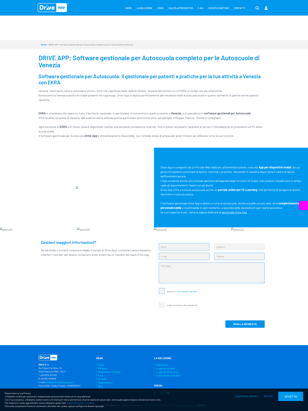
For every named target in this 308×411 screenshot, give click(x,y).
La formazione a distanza (168, 375)
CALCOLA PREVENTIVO (180, 8)
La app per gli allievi (165, 368)
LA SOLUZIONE (144, 8)
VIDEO (160, 8)
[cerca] (257, 8)
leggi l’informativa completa (80, 403)
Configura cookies (246, 396)
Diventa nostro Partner (109, 372)
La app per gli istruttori (167, 372)
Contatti (102, 379)
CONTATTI (239, 8)
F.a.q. (100, 375)
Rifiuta (268, 396)
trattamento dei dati (187, 291)
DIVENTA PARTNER (218, 8)
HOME (128, 8)
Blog (100, 386)
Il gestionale (162, 364)
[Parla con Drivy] (303, 205)
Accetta (291, 396)
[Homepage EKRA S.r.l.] (53, 7)
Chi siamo (103, 368)
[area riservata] (266, 8)
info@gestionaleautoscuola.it (59, 382)
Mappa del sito (105, 382)
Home (44, 44)
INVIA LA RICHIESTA (245, 324)
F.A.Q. (201, 8)
